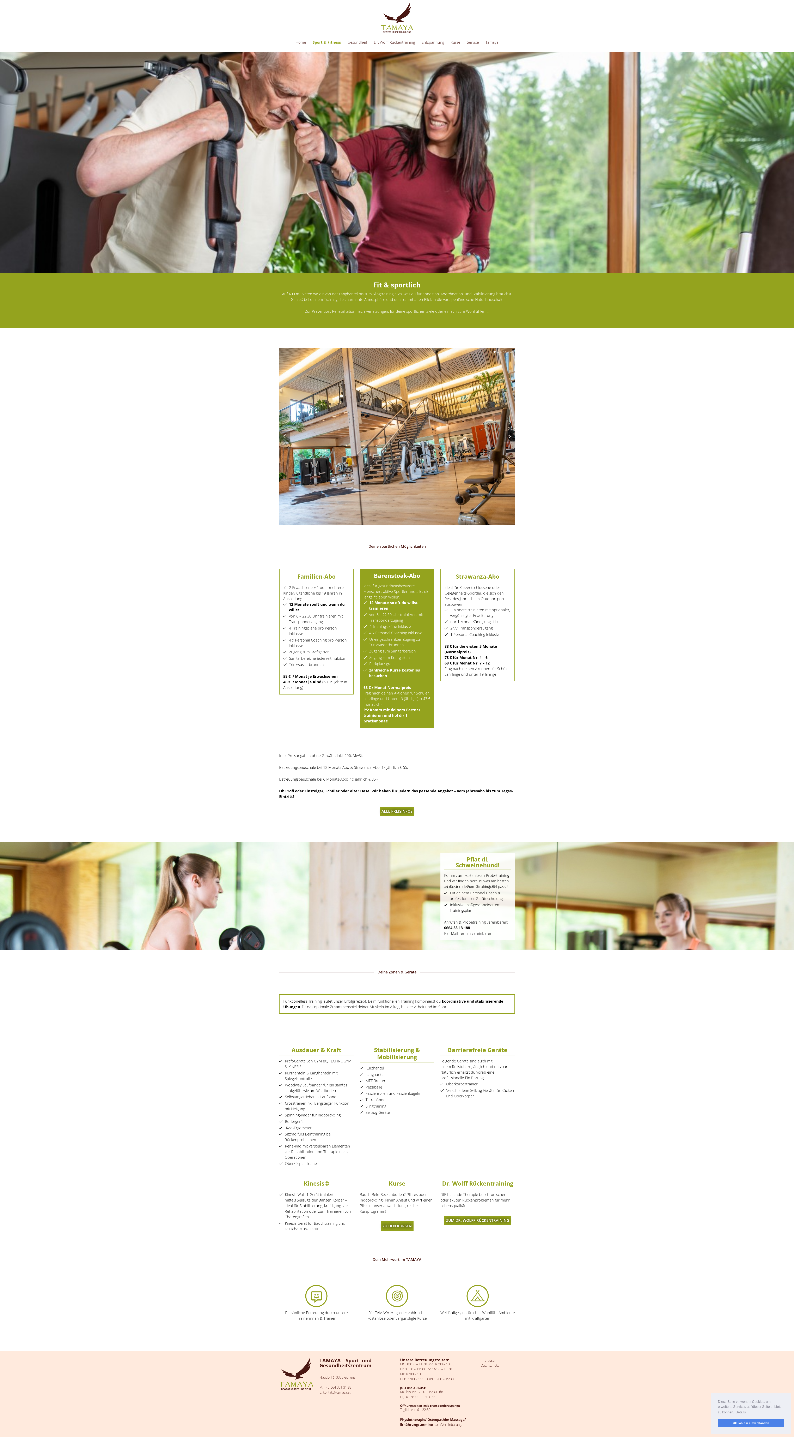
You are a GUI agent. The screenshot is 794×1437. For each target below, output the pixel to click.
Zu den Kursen (397, 1225)
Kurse (455, 42)
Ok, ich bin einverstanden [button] (751, 1423)
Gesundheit (357, 42)
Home (301, 42)
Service (473, 42)
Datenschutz (490, 1365)
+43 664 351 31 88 (338, 1387)
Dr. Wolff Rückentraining (394, 42)
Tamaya (492, 42)
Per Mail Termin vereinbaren (468, 933)
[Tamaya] (397, 18)
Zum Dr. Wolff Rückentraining (477, 1220)
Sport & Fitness (327, 42)
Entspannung (433, 42)
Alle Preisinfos (397, 811)
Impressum (489, 1360)
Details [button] (740, 1412)
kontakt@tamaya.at (336, 1392)
